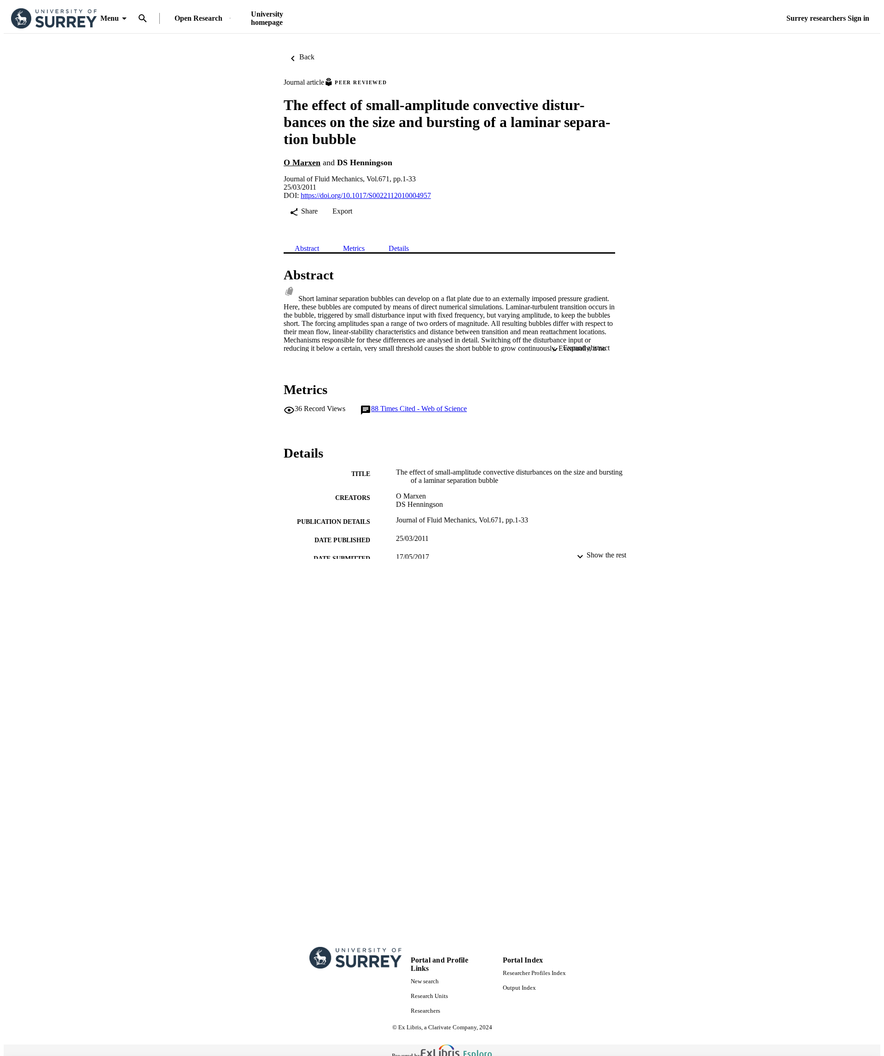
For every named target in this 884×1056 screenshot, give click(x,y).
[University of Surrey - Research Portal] (54, 18)
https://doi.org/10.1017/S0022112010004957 (366, 195)
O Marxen (302, 162)
